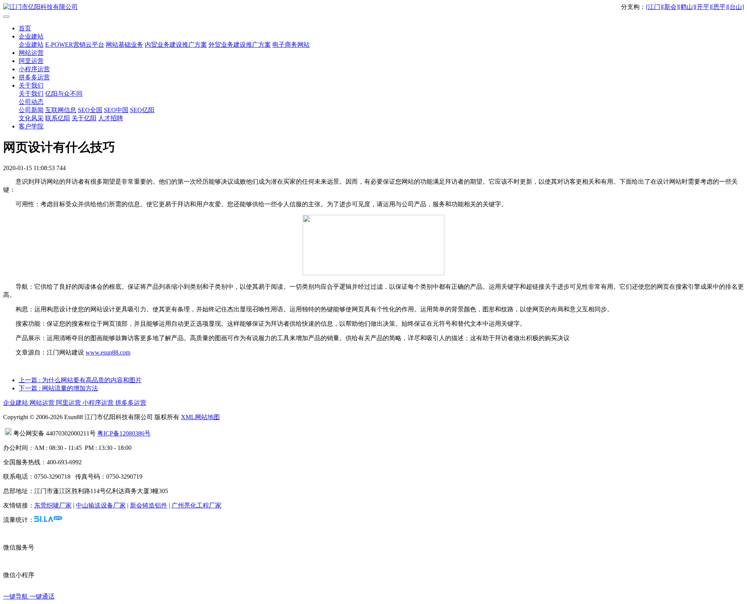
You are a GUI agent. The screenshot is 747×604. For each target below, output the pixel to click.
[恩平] (719, 7)
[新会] (670, 7)
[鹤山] (687, 7)
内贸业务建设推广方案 (176, 44)
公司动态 (31, 101)
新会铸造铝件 (148, 505)
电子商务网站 (291, 44)
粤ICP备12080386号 (124, 433)
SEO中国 (116, 110)
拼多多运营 (34, 77)
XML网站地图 (200, 417)
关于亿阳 (84, 118)
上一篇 (80, 380)
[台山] (736, 7)
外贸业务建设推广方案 (240, 44)
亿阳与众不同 (63, 93)
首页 (25, 28)
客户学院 (31, 126)
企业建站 (31, 36)
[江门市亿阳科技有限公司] (373, 7)
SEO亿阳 (142, 110)
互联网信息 (60, 110)
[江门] (654, 7)
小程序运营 (34, 69)
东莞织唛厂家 (53, 505)
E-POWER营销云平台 (74, 44)
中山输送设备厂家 (101, 505)
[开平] (703, 7)
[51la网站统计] (48, 519)
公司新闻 (31, 110)
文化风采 (31, 118)
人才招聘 (110, 118)
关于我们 (31, 85)
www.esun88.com (108, 352)
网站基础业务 (124, 44)
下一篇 (58, 388)
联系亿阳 (57, 118)
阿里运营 (31, 61)
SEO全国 (90, 110)
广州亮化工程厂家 (196, 505)
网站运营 (31, 52)
